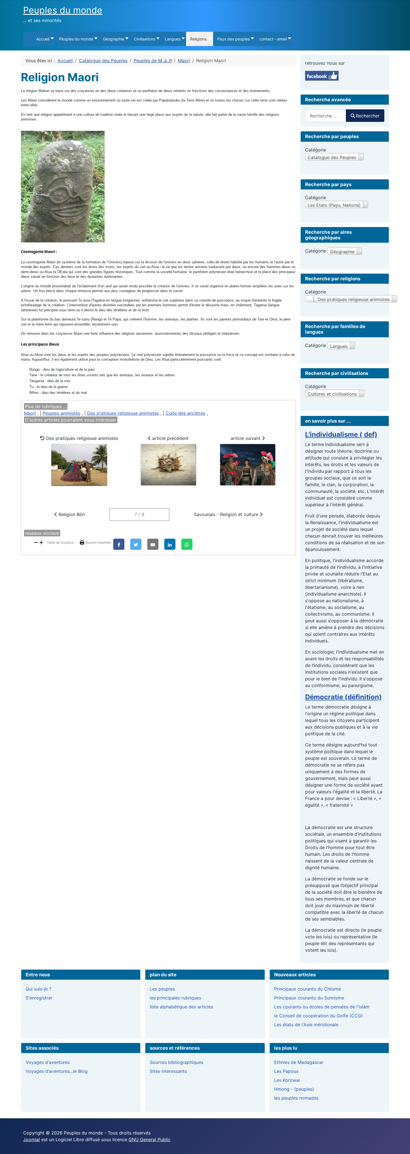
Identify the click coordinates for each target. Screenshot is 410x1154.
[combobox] (325, 115)
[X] (135, 544)
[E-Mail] (152, 544)
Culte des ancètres (185, 413)
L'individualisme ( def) (341, 434)
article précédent (170, 438)
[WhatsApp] (186, 544)
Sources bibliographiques (176, 1062)
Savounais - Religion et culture (227, 514)
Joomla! (31, 1139)
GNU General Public (149, 1139)
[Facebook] (118, 544)
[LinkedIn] (169, 544)
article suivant (246, 438)
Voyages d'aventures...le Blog (57, 1071)
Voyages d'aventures (48, 1062)
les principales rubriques (175, 998)
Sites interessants (168, 1071)
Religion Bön (71, 514)
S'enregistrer (39, 998)
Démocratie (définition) (343, 697)
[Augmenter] (41, 542)
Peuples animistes (61, 413)
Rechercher (368, 116)
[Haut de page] (400, 1144)
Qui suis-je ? (38, 989)
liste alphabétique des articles (181, 1007)
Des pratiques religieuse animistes (123, 413)
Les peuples (162, 989)
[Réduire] (36, 542)
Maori (30, 413)
